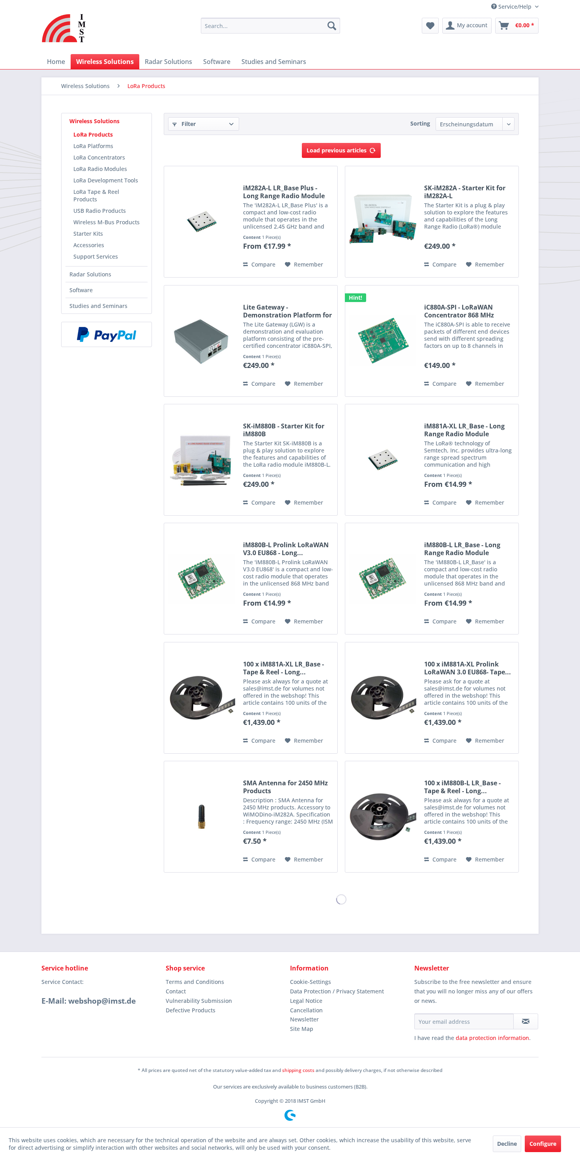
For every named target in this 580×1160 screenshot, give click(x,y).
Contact (176, 991)
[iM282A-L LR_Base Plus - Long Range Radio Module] (201, 221)
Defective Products (190, 1010)
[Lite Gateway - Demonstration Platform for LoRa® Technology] (201, 341)
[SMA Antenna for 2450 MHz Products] (201, 816)
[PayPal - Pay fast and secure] (106, 334)
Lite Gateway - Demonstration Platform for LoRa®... (287, 311)
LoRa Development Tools (105, 180)
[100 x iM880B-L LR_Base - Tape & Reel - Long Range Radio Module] (382, 816)
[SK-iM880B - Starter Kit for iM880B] (201, 459)
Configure (542, 1143)
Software (81, 290)
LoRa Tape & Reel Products (96, 195)
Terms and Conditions (195, 981)
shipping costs (298, 1070)
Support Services (95, 256)
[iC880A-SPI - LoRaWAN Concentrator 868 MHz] (382, 341)
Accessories (88, 245)
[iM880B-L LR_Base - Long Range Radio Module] (382, 578)
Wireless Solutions (94, 121)
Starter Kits (88, 233)
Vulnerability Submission (199, 1000)
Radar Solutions (90, 274)
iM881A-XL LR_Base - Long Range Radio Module (464, 430)
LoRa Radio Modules (100, 169)
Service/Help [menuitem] (515, 6)
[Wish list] (430, 26)
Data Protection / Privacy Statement (337, 991)
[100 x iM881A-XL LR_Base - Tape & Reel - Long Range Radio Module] (201, 697)
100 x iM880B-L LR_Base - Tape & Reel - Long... (462, 787)
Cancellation (306, 1010)
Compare (262, 264)
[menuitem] (270, 26)
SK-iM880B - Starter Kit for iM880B (283, 430)
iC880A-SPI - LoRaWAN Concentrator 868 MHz (459, 311)
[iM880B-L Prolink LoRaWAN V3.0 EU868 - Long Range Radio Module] (201, 578)
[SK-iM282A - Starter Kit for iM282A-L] (382, 221)
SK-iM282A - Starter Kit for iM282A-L (464, 192)
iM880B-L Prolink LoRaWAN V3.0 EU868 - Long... (286, 549)
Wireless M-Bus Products (106, 222)
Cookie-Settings (310, 981)
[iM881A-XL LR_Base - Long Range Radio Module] (382, 459)
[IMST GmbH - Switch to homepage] (64, 28)
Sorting (420, 123)
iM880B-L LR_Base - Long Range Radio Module (462, 549)
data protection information (492, 1038)
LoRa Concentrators (99, 157)
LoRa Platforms (93, 146)
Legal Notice (306, 1000)
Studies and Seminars (98, 306)
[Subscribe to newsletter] (525, 1021)
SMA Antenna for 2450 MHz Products (285, 787)
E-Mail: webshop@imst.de (88, 1001)
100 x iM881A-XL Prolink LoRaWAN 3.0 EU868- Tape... (467, 668)
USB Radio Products (99, 210)
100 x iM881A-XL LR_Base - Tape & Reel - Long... (283, 668)
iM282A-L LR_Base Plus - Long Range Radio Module (284, 192)
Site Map (301, 1028)
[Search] (332, 26)
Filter (188, 124)
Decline (507, 1143)
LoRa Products (93, 134)
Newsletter (304, 1019)
